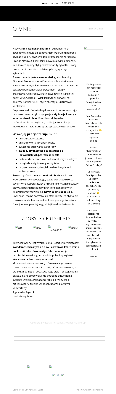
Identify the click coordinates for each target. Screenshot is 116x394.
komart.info (98, 390)
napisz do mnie (51, 3)
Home (92, 28)
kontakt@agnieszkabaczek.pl (70, 366)
